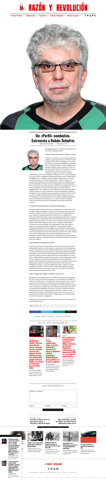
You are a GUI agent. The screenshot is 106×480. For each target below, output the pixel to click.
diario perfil (51, 316)
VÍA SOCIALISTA (73, 472)
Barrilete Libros (51, 472)
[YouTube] (90, 15)
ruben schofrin (66, 316)
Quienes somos (33, 472)
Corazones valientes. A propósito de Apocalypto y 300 (88, 446)
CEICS (59, 472)
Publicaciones (30, 15)
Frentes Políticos (16, 15)
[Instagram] (92, 15)
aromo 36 (44, 316)
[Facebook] (85, 15)
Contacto (42, 472)
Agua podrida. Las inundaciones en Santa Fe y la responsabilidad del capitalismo (70, 445)
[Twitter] (87, 15)
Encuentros (42, 15)
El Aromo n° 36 (62, 143)
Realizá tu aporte (73, 15)
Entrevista (58, 316)
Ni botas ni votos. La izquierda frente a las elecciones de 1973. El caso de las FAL (52, 445)
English (65, 472)
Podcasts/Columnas (56, 15)
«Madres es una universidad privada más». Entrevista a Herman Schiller (35, 444)
